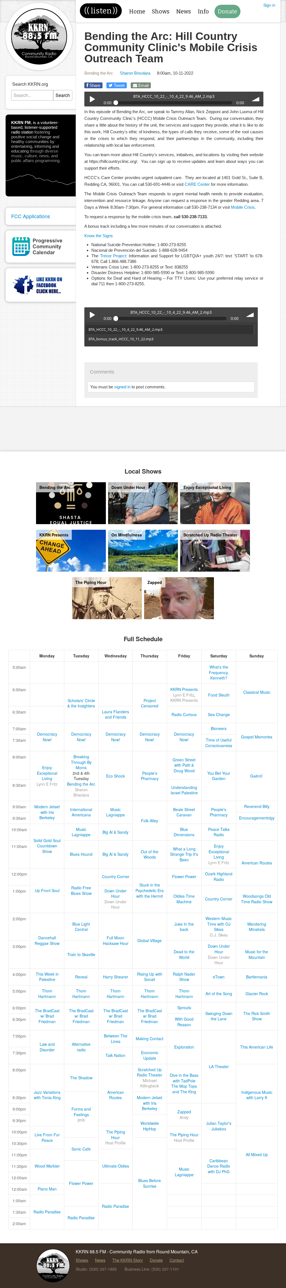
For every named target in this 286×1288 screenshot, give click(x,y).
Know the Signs (98, 235)
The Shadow (81, 1077)
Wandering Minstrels (256, 926)
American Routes (257, 863)
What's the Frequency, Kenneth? (219, 672)
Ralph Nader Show (184, 976)
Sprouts (184, 1007)
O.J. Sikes (219, 935)
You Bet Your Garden (218, 775)
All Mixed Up (257, 1154)
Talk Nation (115, 1055)
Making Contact (149, 1038)
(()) (101, 10)
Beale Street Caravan (184, 812)
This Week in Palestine (47, 976)
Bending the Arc (98, 73)
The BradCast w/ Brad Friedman (47, 1016)
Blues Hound (81, 854)
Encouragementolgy (257, 818)
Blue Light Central (81, 926)
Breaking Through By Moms (81, 762)
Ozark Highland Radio (218, 876)
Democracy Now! (47, 736)
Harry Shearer (115, 977)
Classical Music (256, 692)
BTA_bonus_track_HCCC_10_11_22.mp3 (121, 338)
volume (256, 99)
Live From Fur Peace (47, 1137)
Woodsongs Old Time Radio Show (256, 898)
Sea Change (219, 714)
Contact (177, 1260)
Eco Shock (115, 776)
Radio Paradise (115, 1206)
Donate (227, 11)
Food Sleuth (219, 695)
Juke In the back (184, 926)
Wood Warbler (47, 1166)
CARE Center (197, 184)
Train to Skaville (81, 954)
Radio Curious (184, 714)
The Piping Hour (115, 1134)
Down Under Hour (115, 893)
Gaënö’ (256, 776)
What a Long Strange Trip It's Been (184, 854)
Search (63, 95)
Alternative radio (81, 1046)
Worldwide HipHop (149, 1126)
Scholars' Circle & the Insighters (81, 703)
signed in (122, 386)
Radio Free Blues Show (81, 890)
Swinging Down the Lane (218, 1016)
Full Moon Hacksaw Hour (115, 940)
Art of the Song (219, 993)
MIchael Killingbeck (149, 1083)
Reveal (81, 977)
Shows (161, 11)
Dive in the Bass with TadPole (184, 1077)
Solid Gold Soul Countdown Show (47, 846)
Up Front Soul (47, 890)
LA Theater (219, 1066)
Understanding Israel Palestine (184, 790)
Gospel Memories (256, 737)
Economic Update (149, 1055)
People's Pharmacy (150, 775)
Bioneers (219, 728)
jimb (81, 1120)
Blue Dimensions (184, 832)
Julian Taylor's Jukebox (218, 1126)
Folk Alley (149, 820)
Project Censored (149, 703)
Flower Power (184, 876)
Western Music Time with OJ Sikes (219, 924)
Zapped (184, 1111)
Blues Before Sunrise (149, 1183)
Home (137, 11)
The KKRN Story (127, 1260)
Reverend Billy (257, 806)
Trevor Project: (113, 255)
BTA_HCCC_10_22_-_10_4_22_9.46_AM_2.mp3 (125, 329)
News (183, 11)
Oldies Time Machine (184, 898)
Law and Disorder (47, 1046)
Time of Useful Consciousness (218, 742)
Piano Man (47, 1189)
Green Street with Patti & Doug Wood (184, 765)
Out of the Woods (149, 854)
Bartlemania (256, 977)
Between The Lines (115, 1038)
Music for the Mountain (256, 954)
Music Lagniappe (115, 812)
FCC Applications (30, 216)
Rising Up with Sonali (149, 976)
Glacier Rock (257, 993)
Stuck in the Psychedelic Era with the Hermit (149, 890)
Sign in (269, 5)
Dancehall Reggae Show (47, 940)
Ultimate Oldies (115, 1166)
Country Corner (115, 876)
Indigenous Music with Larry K (256, 1095)
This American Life (256, 1047)
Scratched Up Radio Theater (149, 1072)
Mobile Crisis (243, 207)
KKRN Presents (184, 689)
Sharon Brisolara (135, 73)
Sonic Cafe (81, 1149)
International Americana (81, 812)
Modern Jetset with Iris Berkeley (47, 812)
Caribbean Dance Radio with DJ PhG (218, 1166)
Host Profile (115, 1143)
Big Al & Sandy (115, 832)
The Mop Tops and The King (184, 1088)
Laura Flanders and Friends (115, 714)
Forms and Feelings (81, 1111)
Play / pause (91, 99)
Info (203, 11)
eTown (219, 977)
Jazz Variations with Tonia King (47, 1095)
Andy (184, 1117)
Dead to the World (184, 954)
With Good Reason (184, 1021)
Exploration (184, 1047)
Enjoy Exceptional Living (47, 773)
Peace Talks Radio (219, 832)
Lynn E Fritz (183, 695)
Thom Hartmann (47, 993)
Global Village (149, 940)
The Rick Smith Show (256, 1016)
